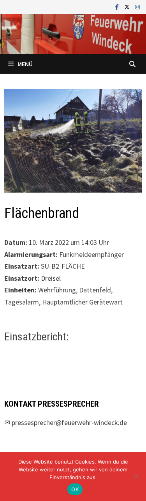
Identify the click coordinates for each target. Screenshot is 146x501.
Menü (25, 64)
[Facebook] (117, 6)
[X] (127, 6)
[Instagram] (137, 6)
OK (75, 489)
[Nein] (136, 476)
